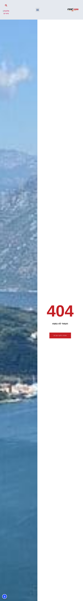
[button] (38, 10)
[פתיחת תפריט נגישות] (4, 596)
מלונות (6, 11)
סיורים (6, 13)
